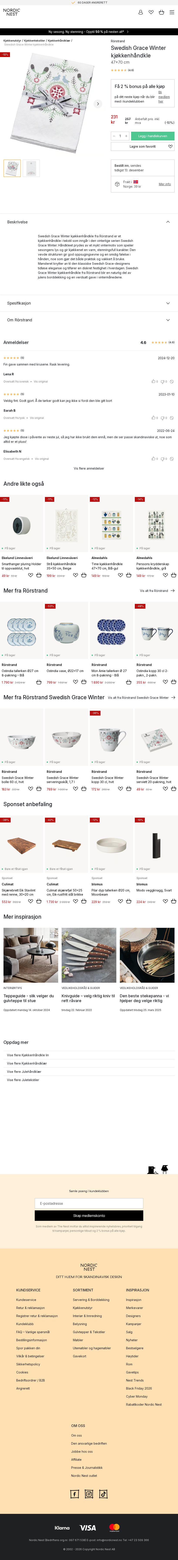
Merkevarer (134, 1308)
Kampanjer (133, 1324)
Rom (129, 1364)
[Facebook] (75, 1494)
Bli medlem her (164, 96)
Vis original (41, 381)
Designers (133, 1316)
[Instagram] (89, 1494)
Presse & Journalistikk (87, 1468)
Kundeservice (26, 1300)
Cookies (22, 1372)
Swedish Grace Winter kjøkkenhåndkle (29, 44)
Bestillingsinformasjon (31, 1340)
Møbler (78, 1340)
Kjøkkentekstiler (34, 40)
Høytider (132, 1356)
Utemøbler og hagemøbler (92, 1348)
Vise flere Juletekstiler (23, 1080)
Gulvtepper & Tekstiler (89, 1332)
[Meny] (172, 12)
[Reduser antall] (114, 136)
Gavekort (79, 1356)
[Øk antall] (126, 136)
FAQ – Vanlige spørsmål (33, 1332)
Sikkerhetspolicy (28, 1364)
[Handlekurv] (161, 12)
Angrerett (23, 1388)
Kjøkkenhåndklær (59, 40)
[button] (122, 70)
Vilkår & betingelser (30, 1356)
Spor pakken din (28, 1348)
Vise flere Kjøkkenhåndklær (27, 1063)
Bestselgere (134, 1348)
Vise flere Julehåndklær (24, 1071)
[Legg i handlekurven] (38, 575)
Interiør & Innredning (87, 1316)
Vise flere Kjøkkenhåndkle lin (28, 1055)
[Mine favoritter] (151, 12)
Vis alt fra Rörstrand (154, 591)
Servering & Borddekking (91, 1300)
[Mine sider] (140, 12)
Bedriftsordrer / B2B (30, 1380)
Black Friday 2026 (139, 1388)
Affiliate (76, 1460)
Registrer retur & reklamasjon (37, 1316)
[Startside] (11, 12)
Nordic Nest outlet (84, 1476)
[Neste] (98, 103)
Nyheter (132, 1340)
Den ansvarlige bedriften (89, 1443)
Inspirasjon (133, 1300)
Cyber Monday (137, 1396)
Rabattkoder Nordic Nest (144, 1405)
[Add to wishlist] (30, 575)
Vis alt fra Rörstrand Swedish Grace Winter (138, 697)
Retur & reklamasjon (30, 1308)
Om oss (76, 1435)
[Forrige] (7, 103)
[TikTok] (103, 1494)
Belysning (80, 1324)
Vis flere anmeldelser (89, 468)
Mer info (165, 184)
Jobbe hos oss (82, 1452)
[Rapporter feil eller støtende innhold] (172, 381)
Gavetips (132, 1372)
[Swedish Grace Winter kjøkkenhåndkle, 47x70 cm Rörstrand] (53, 103)
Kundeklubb (25, 1324)
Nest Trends (135, 1380)
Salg (129, 1332)
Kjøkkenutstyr (12, 40)
